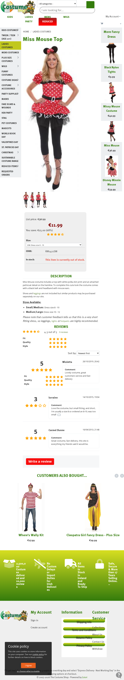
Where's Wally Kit (31, 534)
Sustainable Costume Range (10, 159)
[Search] (90, 4)
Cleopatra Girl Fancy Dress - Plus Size (93, 534)
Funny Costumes (7, 73)
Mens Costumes (10, 52)
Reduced (47, 21)
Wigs (66, 17)
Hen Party (7, 112)
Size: (28, 240)
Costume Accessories (8, 86)
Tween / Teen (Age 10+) (8, 37)
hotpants (65, 321)
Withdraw (97, 649)
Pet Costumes (9, 123)
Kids (10, 17)
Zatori (84, 677)
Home (26, 31)
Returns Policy (84, 637)
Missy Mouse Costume (111, 108)
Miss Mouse (111, 145)
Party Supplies (10, 93)
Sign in (34, 620)
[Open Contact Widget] (119, 675)
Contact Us (98, 642)
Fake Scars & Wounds (8, 105)
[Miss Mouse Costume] (52, 118)
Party (28, 21)
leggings (37, 293)
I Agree (28, 665)
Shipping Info (84, 621)
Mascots (6, 128)
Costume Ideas (10, 80)
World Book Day (9, 135)
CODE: (29, 251)
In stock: (30, 259)
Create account (39, 627)
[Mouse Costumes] (38, 200)
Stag (4, 118)
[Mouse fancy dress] (44, 200)
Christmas (7, 152)
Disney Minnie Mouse (112, 182)
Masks (5, 99)
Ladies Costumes (7, 45)
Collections (98, 627)
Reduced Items (9, 166)
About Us (97, 634)
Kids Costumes (10, 30)
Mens (47, 17)
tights (54, 321)
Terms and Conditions (84, 629)
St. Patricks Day (10, 147)
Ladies (29, 17)
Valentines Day (10, 142)
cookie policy (38, 654)
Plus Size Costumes (7, 59)
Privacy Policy (84, 645)
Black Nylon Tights (111, 69)
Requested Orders (7, 173)
